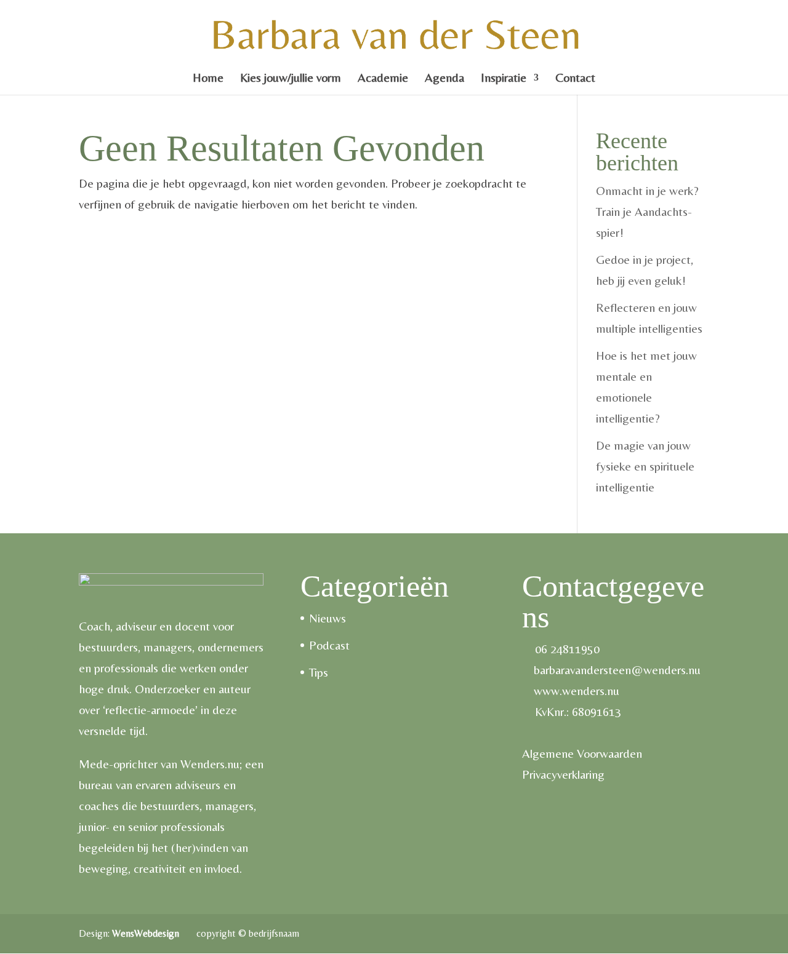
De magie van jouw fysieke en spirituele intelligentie (645, 466)
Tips (318, 672)
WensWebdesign (147, 933)
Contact (575, 78)
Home (208, 78)
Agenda (444, 78)
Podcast (329, 645)
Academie (383, 78)
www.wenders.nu (576, 690)
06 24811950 (567, 649)
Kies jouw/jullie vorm (290, 78)
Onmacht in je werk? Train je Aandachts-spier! (647, 211)
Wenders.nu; (211, 764)
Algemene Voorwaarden (582, 753)
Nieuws (327, 618)
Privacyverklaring (563, 774)
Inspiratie (503, 78)
